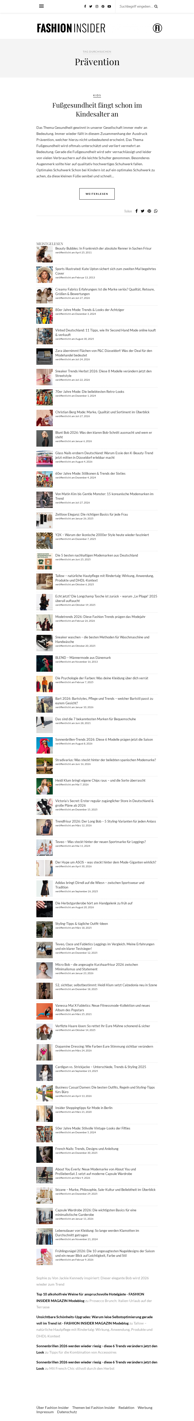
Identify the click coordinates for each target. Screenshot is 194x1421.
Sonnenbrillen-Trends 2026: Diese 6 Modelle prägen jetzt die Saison (104, 739)
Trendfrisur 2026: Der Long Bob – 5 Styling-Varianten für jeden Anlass (105, 821)
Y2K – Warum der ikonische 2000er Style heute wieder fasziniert (102, 535)
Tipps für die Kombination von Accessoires (82, 1352)
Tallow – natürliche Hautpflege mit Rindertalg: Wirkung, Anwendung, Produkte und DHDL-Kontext (94, 1329)
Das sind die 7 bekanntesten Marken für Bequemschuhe (95, 719)
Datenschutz (67, 1412)
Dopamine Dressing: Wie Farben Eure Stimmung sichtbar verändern (104, 1046)
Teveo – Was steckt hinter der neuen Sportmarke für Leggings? (100, 842)
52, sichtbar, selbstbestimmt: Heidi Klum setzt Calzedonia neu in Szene (106, 985)
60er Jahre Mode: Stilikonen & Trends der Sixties (90, 473)
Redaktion (126, 1407)
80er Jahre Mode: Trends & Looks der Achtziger (89, 310)
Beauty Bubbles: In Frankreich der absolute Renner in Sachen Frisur (103, 248)
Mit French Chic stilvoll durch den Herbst (81, 1368)
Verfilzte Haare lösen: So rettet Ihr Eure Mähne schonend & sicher (102, 1026)
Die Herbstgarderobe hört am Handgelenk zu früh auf (93, 903)
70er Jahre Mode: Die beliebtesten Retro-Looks (89, 392)
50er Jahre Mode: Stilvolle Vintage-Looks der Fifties (92, 1128)
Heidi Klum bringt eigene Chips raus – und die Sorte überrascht (100, 780)
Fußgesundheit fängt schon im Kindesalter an (97, 109)
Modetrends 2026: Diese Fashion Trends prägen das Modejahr (100, 617)
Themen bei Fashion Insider (93, 1407)
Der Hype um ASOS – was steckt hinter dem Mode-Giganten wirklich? (105, 862)
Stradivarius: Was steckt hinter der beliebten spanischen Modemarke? (105, 760)
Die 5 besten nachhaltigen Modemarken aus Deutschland (96, 555)
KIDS (97, 95)
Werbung (145, 1407)
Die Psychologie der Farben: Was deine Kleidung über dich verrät (101, 678)
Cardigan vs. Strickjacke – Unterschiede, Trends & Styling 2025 (100, 1067)
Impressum (45, 1412)
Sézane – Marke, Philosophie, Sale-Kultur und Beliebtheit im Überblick (105, 1190)
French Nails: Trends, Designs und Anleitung (86, 1149)
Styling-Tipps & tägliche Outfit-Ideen (81, 924)
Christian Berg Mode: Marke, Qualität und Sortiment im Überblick (102, 412)
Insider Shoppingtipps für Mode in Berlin (83, 1108)
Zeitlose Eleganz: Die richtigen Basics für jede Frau (91, 514)
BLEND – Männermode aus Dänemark (83, 658)
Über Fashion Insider (52, 1407)
